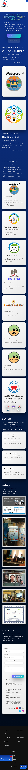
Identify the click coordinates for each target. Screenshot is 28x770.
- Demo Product (15, 763)
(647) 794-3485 (14, 692)
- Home (6, 730)
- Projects (18, 741)
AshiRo (8, 290)
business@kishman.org (11, 684)
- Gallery (18, 734)
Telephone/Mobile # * (9, 660)
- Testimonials (19, 730)
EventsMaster (10, 317)
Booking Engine (18, 150)
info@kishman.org (10, 698)
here (10, 344)
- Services (7, 737)
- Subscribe (14, 766)
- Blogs (6, 741)
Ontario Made (18, 396)
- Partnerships (20, 737)
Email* (6, 654)
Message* (6, 666)
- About (13, 751)
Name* (6, 648)
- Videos (6, 745)
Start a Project (14, 40)
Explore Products (14, 35)
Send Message (18, 676)
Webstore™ (20, 62)
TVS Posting (11, 372)
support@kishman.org (11, 689)
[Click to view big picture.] (14, 505)
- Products (7, 734)
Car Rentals (11, 261)
